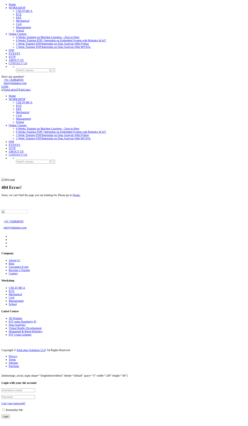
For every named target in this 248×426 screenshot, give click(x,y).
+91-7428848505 (14, 79)
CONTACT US (18, 63)
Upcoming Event (18, 266)
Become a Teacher (19, 270)
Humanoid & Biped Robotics (25, 331)
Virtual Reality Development (25, 328)
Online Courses (18, 33)
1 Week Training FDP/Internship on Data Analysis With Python (52, 43)
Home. (76, 195)
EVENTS (14, 53)
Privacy (13, 356)
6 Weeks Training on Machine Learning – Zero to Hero (47, 37)
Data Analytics (17, 324)
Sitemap (13, 362)
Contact (13, 273)
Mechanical (22, 20)
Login (4, 86)
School (20, 30)
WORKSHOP (17, 7)
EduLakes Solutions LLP (31, 350)
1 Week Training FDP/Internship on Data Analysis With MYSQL (53, 47)
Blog (11, 263)
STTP (12, 56)
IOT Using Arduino (20, 334)
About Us (14, 260)
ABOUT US (16, 60)
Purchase (14, 366)
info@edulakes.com (15, 83)
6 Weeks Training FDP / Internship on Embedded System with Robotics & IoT (61, 40)
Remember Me (14, 409)
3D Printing (15, 318)
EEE (18, 17)
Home (12, 4)
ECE (19, 14)
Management (23, 27)
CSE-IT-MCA (24, 11)
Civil (19, 24)
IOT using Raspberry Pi (22, 321)
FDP (11, 50)
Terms (12, 359)
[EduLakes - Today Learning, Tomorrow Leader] (8, 89)
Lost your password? (13, 403)
